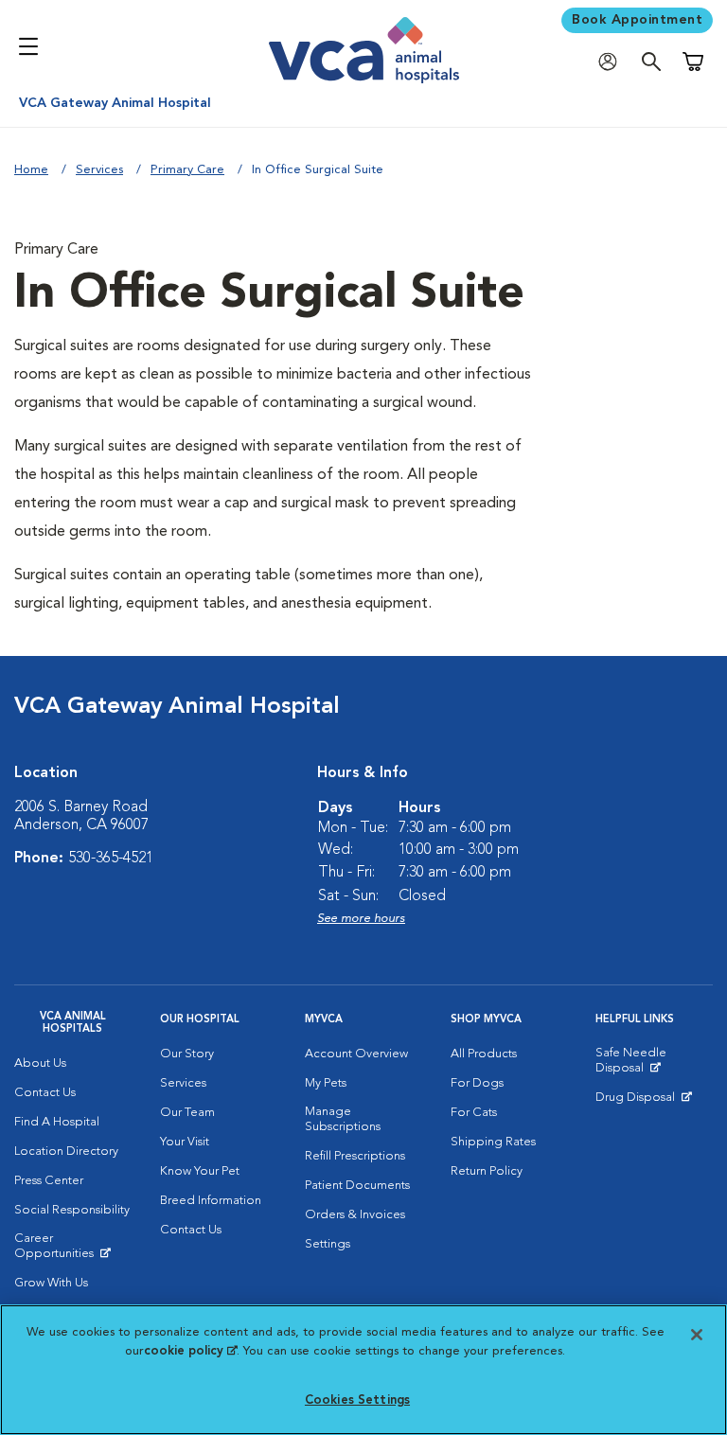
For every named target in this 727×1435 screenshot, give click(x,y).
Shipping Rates (493, 1142)
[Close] (697, 1334)
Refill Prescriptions (355, 1156)
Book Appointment (637, 20)
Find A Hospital (56, 1122)
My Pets (325, 1083)
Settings (327, 1244)
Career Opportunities (73, 1250)
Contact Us (45, 1093)
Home (31, 170)
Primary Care (187, 170)
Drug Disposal (643, 1101)
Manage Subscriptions (343, 1119)
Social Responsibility (72, 1210)
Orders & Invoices (355, 1215)
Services (99, 170)
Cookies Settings (357, 1400)
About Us (40, 1063)
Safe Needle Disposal (654, 1065)
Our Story (187, 1054)
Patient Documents (357, 1185)
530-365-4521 (110, 858)
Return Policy (487, 1171)
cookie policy (190, 1351)
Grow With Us (51, 1283)
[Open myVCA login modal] (612, 62)
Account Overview (356, 1054)
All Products (484, 1054)
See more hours (361, 918)
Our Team (187, 1113)
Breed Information (210, 1201)
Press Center (48, 1181)
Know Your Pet (199, 1171)
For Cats (474, 1113)
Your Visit (184, 1142)
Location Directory (66, 1151)
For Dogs (477, 1083)
